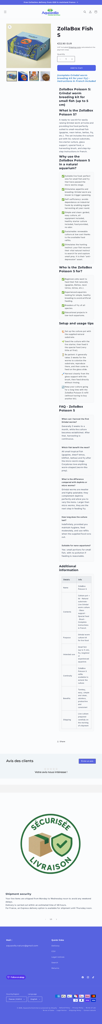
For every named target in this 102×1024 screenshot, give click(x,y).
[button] (5, 12)
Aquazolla (27, 1008)
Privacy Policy (78, 1008)
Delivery (55, 946)
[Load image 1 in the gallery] (12, 76)
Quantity (61, 54)
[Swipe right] (56, 919)
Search (54, 962)
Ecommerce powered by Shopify (44, 1008)
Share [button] (62, 741)
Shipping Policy (75, 1010)
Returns (55, 968)
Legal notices (57, 957)
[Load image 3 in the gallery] (34, 76)
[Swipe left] (45, 919)
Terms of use (91, 1008)
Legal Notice (62, 1010)
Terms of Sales (48, 1010)
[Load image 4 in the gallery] (45, 76)
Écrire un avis (87, 761)
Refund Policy (64, 1008)
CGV (53, 951)
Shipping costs (75, 47)
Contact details (90, 1010)
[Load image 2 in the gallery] (23, 76)
